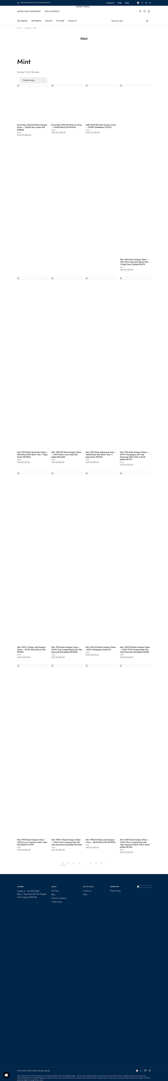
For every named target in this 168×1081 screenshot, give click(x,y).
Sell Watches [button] (36, 21)
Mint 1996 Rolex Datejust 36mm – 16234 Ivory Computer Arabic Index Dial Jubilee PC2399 (32, 842)
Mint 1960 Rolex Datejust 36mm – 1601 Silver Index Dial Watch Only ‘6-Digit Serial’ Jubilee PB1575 (134, 262)
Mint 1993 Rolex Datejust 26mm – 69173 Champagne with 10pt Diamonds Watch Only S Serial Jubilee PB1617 (134, 456)
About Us (48, 21)
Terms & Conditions (58, 898)
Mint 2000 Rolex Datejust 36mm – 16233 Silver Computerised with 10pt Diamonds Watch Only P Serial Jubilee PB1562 (135, 843)
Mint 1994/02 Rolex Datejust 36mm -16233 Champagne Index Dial (101, 648)
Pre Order (60, 21)
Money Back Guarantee (29, 11)
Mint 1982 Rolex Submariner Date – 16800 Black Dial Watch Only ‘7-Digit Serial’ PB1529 (101, 454)
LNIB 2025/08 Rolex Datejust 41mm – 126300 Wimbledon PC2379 (101, 126)
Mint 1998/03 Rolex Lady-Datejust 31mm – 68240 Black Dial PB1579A (100, 840)
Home (19, 28)
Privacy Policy (115, 891)
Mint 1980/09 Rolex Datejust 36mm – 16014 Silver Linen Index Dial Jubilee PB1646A (66, 454)
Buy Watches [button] (22, 21)
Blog (127, 3)
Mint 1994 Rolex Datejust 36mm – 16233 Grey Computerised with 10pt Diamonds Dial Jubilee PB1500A (66, 649)
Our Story (55, 891)
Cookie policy (56, 902)
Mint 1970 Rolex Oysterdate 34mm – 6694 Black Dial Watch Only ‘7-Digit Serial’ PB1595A (32, 454)
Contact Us (110, 3)
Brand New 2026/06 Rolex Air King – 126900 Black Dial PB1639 (66, 126)
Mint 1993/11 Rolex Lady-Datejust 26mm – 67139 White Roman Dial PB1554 (31, 649)
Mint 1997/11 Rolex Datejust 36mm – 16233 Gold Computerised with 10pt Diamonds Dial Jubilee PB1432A (66, 842)
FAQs (120, 3)
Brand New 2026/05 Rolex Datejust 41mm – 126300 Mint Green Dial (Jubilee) (32, 127)
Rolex (19, 132)
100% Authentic (52, 11)
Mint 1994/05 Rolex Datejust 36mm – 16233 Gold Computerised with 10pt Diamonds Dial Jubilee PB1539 (135, 649)
